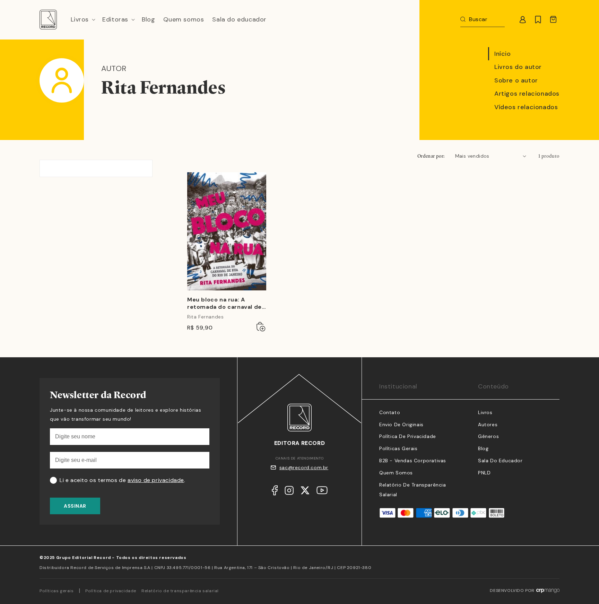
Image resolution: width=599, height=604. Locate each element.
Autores (487, 424)
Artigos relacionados (526, 93)
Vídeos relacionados (526, 107)
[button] (82, 19)
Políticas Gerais (398, 448)
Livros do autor (518, 67)
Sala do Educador (500, 460)
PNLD (484, 473)
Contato (389, 412)
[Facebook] (275, 492)
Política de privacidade (110, 591)
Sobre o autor (516, 80)
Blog (483, 448)
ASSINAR (75, 506)
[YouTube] (322, 492)
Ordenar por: (431, 156)
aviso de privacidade (156, 480)
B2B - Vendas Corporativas (412, 460)
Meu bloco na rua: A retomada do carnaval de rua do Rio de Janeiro (224, 303)
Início (502, 54)
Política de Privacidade (407, 436)
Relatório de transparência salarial (180, 591)
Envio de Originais (401, 424)
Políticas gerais (57, 591)
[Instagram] (289, 492)
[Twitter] (305, 492)
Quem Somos (396, 473)
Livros (485, 412)
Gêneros (488, 436)
